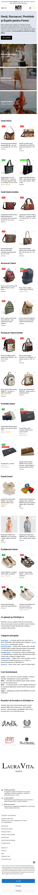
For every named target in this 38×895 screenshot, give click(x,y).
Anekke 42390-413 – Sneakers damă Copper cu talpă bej (9, 573)
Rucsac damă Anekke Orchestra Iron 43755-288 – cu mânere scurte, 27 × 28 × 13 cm (27, 358)
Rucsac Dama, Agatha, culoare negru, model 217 (26, 288)
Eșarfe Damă (6, 101)
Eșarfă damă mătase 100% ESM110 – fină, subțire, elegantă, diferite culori (8, 501)
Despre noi (4, 847)
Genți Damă (6, 78)
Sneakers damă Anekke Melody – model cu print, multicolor (26, 574)
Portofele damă (5, 652)
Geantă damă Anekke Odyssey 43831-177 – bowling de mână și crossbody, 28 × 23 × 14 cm (27, 216)
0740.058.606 (12, 815)
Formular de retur (6, 859)
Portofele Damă (8, 404)
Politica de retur (5, 856)
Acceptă (18, 881)
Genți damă (4, 640)
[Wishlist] (15, 126)
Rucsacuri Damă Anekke (12, 333)
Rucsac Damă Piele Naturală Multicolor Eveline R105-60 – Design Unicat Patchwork (27, 320)
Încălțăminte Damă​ (9, 549)
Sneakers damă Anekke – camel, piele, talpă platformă (8, 605)
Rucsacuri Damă (8, 54)
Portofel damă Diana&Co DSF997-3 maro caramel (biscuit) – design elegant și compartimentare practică (26, 464)
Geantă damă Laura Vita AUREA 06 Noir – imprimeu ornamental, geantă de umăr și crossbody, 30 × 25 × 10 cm (9, 180)
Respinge (18, 886)
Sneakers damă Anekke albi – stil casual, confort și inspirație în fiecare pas (27, 606)
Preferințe (18, 891)
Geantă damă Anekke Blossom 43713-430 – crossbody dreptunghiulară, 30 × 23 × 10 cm (8, 251)
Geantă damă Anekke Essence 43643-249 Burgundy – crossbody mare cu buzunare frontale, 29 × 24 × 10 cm (9, 217)
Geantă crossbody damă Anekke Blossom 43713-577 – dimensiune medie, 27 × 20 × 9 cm (27, 146)
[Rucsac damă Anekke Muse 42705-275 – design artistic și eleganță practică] (27, 378)
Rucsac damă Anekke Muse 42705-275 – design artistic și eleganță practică (27, 391)
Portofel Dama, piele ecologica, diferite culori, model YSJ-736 (26, 430)
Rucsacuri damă (6, 646)
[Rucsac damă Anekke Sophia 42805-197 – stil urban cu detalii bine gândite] (9, 378)
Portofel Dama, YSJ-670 (7, 463)
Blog (2, 853)
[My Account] (30, 8)
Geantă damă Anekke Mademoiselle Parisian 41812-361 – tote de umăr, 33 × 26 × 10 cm (27, 251)
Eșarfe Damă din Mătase (8, 840)
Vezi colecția (6, 37)
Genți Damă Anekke (9, 192)
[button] (34, 862)
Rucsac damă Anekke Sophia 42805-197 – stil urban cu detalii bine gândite (9, 391)
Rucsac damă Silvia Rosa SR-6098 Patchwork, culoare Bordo (9, 287)
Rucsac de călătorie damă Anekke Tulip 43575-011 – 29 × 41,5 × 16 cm (9, 357)
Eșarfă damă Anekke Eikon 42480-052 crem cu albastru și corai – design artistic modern (27, 536)
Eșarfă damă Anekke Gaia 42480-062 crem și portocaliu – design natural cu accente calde (9, 537)
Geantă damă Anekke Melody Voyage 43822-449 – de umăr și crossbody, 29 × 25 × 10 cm (9, 145)
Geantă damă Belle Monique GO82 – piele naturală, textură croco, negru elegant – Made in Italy (27, 180)
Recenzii (3, 850)
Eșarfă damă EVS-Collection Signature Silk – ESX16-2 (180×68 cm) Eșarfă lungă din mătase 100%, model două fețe (27, 503)
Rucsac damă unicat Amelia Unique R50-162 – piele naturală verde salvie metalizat (8, 321)
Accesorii (4, 664)
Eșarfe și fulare (5, 658)
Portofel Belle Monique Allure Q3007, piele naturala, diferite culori (9, 428)
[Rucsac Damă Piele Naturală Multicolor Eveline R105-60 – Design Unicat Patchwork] (27, 307)
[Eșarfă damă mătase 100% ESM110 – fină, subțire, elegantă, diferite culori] (9, 488)
